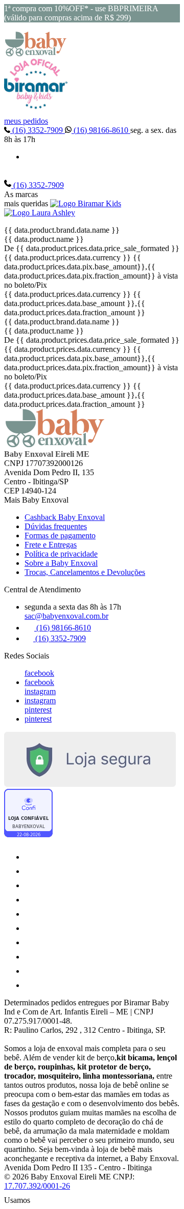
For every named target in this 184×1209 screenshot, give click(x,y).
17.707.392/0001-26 (37, 1185)
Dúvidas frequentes (56, 526)
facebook (39, 673)
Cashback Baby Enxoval (65, 517)
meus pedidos (26, 121)
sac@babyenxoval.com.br (66, 616)
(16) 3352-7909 (37, 130)
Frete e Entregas (51, 544)
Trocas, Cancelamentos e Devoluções (85, 572)
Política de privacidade (61, 553)
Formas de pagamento (60, 535)
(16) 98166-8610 (101, 130)
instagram (40, 691)
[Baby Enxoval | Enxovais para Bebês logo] (35, 53)
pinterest (38, 709)
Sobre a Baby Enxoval (61, 563)
